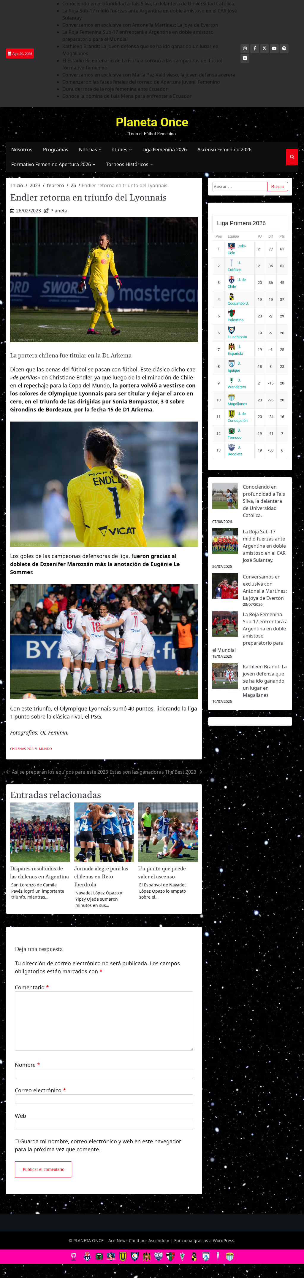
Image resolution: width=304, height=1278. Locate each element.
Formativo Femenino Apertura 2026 (51, 164)
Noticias (88, 149)
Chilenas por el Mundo (31, 748)
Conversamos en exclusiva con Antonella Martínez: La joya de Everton (140, 25)
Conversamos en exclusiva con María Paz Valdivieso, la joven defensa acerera (148, 74)
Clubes (119, 149)
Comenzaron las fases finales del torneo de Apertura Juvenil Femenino (141, 82)
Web (20, 1115)
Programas (55, 149)
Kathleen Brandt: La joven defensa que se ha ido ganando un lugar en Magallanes (265, 680)
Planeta (58, 210)
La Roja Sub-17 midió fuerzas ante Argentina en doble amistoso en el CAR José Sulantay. (264, 545)
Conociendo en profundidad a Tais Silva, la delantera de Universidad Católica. (148, 3)
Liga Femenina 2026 (164, 149)
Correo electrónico (40, 1090)
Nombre (27, 1064)
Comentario (32, 987)
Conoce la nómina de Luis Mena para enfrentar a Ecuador (127, 96)
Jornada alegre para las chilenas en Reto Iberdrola (101, 876)
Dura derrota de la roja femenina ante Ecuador (115, 89)
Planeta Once (152, 122)
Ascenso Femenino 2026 (224, 149)
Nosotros (21, 149)
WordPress (223, 1240)
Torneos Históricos (127, 164)
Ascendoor (159, 1240)
